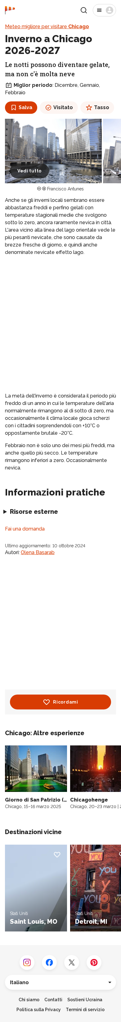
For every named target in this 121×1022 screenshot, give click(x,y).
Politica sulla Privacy (38, 1009)
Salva (25, 107)
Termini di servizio (85, 1009)
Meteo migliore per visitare (47, 26)
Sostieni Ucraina (84, 999)
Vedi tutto (29, 170)
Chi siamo (29, 999)
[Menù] (104, 10)
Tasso (101, 107)
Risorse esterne (34, 511)
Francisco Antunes (65, 188)
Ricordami (65, 702)
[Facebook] (49, 962)
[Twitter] (71, 962)
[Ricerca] (83, 10)
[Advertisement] (60, 324)
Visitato (63, 107)
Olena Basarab (38, 552)
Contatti (53, 999)
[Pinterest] (94, 962)
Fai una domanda (25, 529)
